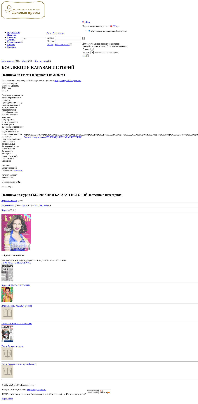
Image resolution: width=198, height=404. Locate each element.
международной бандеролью (68, 80)
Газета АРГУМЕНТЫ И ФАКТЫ (16, 323)
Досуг (25, 61)
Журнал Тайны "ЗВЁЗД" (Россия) (16, 306)
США (87, 22)
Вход (49, 33)
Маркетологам (14, 42)
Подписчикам (13, 32)
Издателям (12, 35)
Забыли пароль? (62, 44)
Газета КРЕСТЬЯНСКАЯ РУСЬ (16, 263)
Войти (50, 44)
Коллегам (11, 37)
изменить (17, 170)
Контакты (11, 47)
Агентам (11, 40)
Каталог (11, 44)
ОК (84, 56)
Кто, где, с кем (41, 61)
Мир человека (7, 61)
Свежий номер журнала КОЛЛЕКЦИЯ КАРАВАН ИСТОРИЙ (53, 137)
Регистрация (58, 33)
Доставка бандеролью (109, 31)
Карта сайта (7, 399)
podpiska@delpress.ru (36, 389)
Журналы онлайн (9, 200)
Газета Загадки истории (12, 346)
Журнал (5, 210)
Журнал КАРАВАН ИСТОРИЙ (15, 285)
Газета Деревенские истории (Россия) (18, 364)
